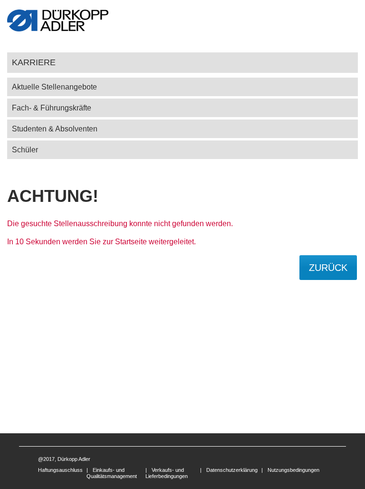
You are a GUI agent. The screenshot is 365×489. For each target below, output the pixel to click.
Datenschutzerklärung (232, 470)
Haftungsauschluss (60, 470)
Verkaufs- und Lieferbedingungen (166, 473)
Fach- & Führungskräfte (51, 108)
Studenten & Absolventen (54, 129)
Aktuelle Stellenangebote (54, 87)
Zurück (328, 267)
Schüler (25, 150)
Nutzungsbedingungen (293, 470)
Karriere (34, 62)
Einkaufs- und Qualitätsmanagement (111, 473)
